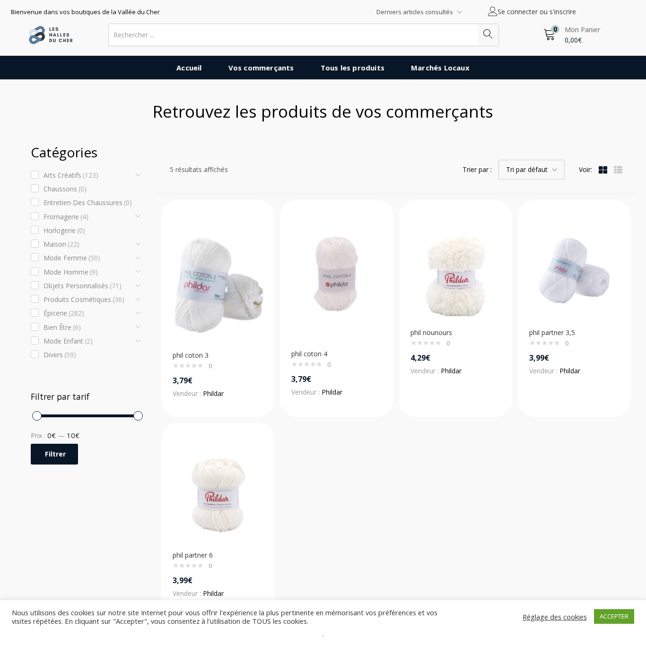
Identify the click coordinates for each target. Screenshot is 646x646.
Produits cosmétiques (84, 299)
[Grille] (603, 169)
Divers (60, 354)
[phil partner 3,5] (574, 270)
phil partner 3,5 (552, 332)
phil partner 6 (193, 555)
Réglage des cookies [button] (555, 616)
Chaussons (65, 188)
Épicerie (64, 313)
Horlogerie (64, 230)
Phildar (213, 393)
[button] (571, 35)
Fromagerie (66, 216)
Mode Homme (71, 271)
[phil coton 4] (336, 280)
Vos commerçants (261, 67)
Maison (61, 244)
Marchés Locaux (440, 67)
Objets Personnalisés (83, 285)
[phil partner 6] (218, 492)
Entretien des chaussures (88, 202)
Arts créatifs (71, 175)
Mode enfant (68, 340)
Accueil (188, 67)
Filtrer (55, 453)
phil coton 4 (309, 353)
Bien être (62, 327)
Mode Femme (72, 257)
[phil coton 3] (218, 281)
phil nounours (431, 332)
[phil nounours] (455, 270)
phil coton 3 (191, 355)
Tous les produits (352, 67)
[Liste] (618, 169)
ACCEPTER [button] (614, 616)
